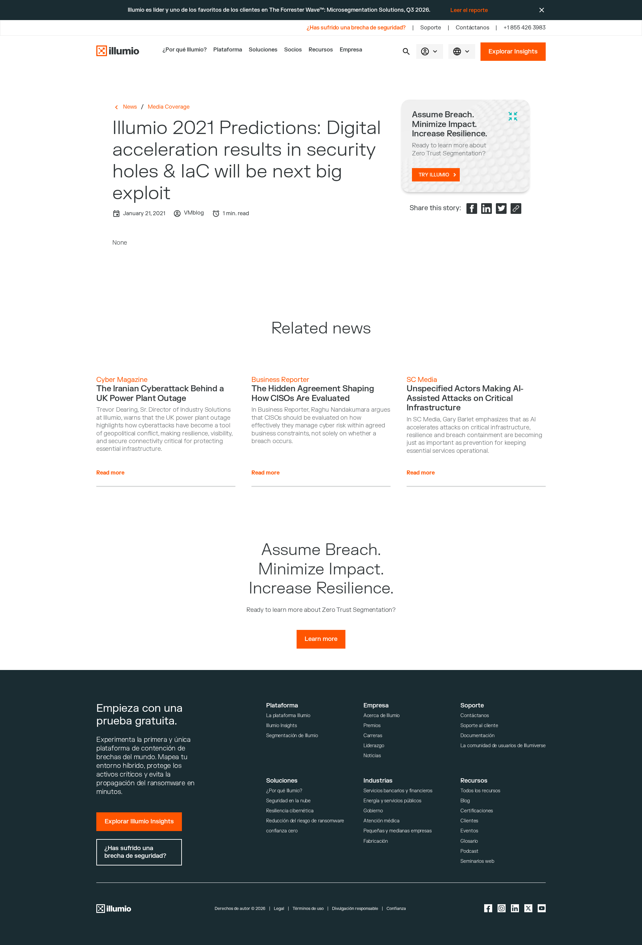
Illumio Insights (281, 725)
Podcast (469, 851)
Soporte (430, 27)
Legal (279, 909)
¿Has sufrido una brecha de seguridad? (356, 27)
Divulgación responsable (355, 909)
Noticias (372, 756)
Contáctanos (472, 27)
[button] (406, 51)
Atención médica (381, 821)
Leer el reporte (469, 10)
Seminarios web (477, 861)
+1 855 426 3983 (525, 27)
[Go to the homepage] (117, 51)
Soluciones (263, 49)
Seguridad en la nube (288, 801)
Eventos (469, 831)
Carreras (372, 735)
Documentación (477, 735)
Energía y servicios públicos (392, 801)
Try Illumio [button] (434, 175)
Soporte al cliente (479, 725)
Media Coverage (169, 107)
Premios (372, 725)
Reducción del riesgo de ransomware (305, 821)
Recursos (321, 49)
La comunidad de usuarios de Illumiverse (503, 746)
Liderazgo (373, 746)
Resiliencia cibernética (290, 811)
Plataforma (227, 49)
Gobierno (373, 811)
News (130, 107)
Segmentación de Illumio (292, 735)
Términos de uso (308, 909)
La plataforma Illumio (288, 715)
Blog (464, 801)
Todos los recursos (480, 791)
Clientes (469, 821)
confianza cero (282, 831)
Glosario (469, 841)
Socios (293, 49)
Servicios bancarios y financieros (397, 791)
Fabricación (375, 841)
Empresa (351, 49)
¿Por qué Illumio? (284, 791)
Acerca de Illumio (381, 715)
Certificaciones (476, 811)
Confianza (396, 909)
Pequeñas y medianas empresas (397, 831)
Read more (110, 472)
